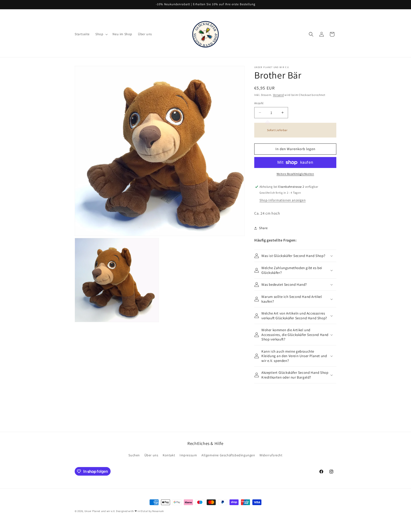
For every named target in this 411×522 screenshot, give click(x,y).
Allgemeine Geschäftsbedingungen (228, 455)
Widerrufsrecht (270, 455)
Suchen (134, 455)
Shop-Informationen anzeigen (282, 200)
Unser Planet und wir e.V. (100, 511)
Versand (278, 95)
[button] (101, 34)
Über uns (151, 455)
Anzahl (258, 103)
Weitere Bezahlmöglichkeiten (295, 174)
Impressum (188, 455)
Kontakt (169, 455)
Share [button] (263, 228)
